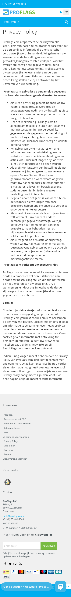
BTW (5, 432)
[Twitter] (10, 564)
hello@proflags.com (13, 516)
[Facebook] (5, 564)
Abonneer (49, 545)
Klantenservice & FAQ (14, 419)
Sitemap (7, 454)
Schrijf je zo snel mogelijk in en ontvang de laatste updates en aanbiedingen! (29, 555)
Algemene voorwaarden (16, 436)
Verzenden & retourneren (16, 423)
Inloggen (7, 414)
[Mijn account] (60, 12)
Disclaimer (9, 445)
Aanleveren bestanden (15, 458)
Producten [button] (10, 22)
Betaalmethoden (12, 428)
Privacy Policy (10, 441)
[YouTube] (20, 564)
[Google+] (15, 564)
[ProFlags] (35, 12)
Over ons (8, 450)
